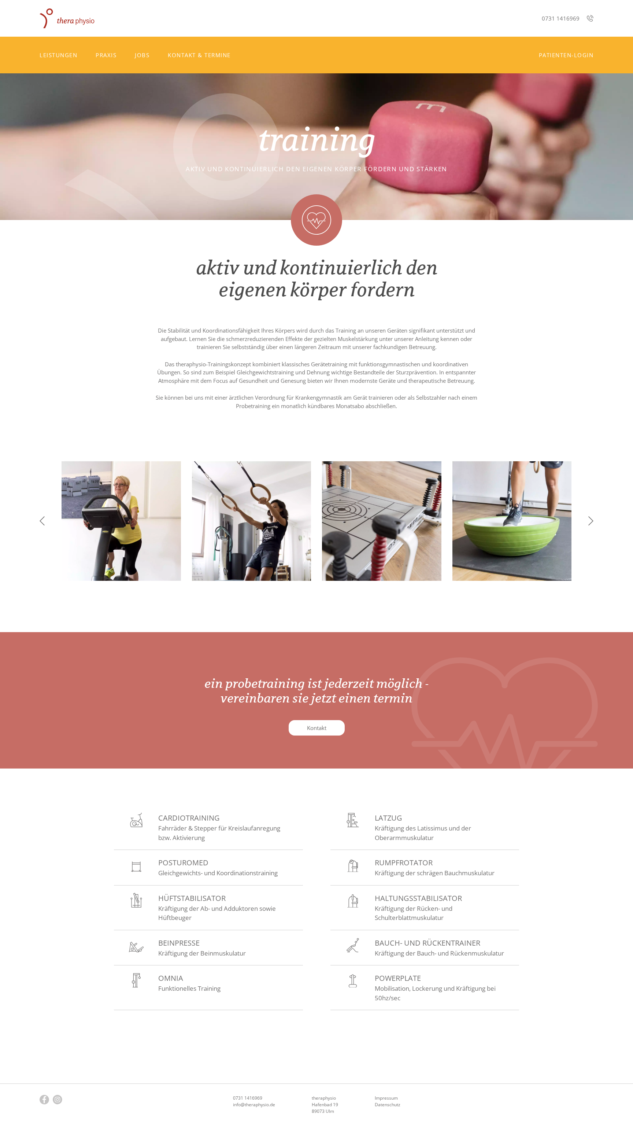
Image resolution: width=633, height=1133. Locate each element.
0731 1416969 (561, 18)
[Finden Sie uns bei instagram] (57, 1099)
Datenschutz (387, 1104)
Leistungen (58, 55)
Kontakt (316, 728)
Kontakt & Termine (199, 55)
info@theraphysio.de (254, 1104)
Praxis (106, 55)
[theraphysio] (67, 18)
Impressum (386, 1098)
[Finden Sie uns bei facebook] (44, 1099)
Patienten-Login (566, 55)
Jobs (142, 55)
